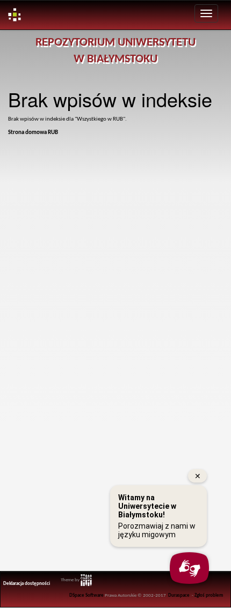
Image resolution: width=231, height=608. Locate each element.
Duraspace (179, 596)
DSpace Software (86, 596)
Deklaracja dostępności (26, 584)
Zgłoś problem (208, 596)
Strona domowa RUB (33, 133)
